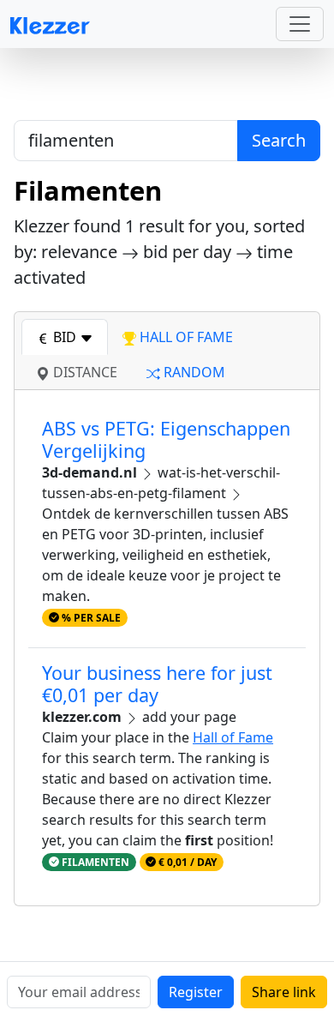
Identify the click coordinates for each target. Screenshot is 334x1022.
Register (196, 992)
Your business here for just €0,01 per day (157, 683)
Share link (284, 992)
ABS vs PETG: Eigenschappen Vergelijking (166, 439)
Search (279, 140)
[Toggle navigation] (300, 24)
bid (65, 337)
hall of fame (184, 337)
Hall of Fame (233, 737)
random (192, 372)
